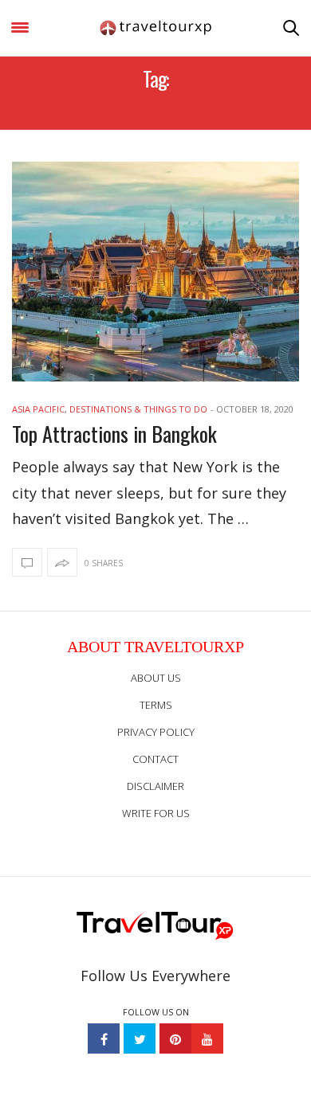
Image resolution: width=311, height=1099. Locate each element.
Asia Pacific (38, 409)
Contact (155, 759)
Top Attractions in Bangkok (114, 433)
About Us (156, 678)
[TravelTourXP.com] (156, 28)
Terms (156, 705)
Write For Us (156, 813)
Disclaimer (155, 786)
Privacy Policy (156, 732)
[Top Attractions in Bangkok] (155, 271)
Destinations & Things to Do (138, 409)
